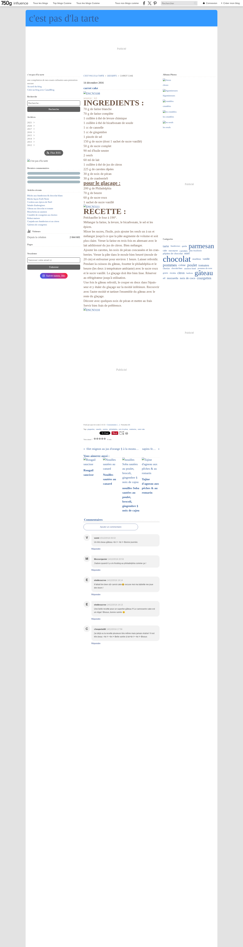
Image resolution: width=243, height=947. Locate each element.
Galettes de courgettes (37, 224)
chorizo (166, 268)
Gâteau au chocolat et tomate (40, 208)
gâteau (204, 273)
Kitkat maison (33, 218)
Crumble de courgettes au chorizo (42, 215)
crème (182, 265)
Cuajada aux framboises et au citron (43, 221)
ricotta (173, 273)
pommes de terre (205, 268)
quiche (184, 246)
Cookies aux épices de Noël (39, 202)
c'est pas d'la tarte (93, 75)
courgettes (204, 278)
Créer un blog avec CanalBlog (40, 90)
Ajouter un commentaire (111, 527)
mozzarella (172, 278)
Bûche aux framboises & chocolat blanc (45, 195)
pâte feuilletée (195, 251)
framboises (175, 246)
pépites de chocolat (173, 253)
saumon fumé (190, 268)
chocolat (177, 259)
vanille (206, 259)
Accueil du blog (34, 86)
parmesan (201, 246)
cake (165, 251)
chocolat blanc (176, 268)
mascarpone (173, 251)
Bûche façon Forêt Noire (38, 199)
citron (181, 273)
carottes (183, 251)
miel (187, 253)
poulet (192, 265)
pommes (170, 265)
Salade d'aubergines (36, 205)
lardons (189, 273)
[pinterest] (155, 3)
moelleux (196, 259)
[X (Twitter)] (149, 3)
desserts (112, 75)
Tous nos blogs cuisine (127, 3)
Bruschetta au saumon (37, 212)
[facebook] (144, 3)
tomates (204, 265)
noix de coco (187, 278)
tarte (166, 246)
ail (164, 278)
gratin (165, 273)
